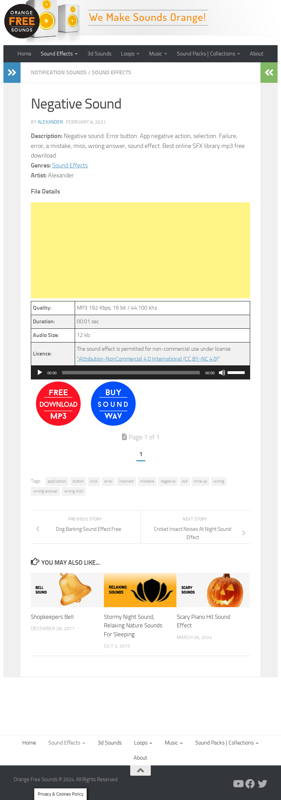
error (108, 481)
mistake (147, 481)
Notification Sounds (59, 72)
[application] (140, 372)
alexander (50, 122)
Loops (127, 53)
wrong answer (45, 491)
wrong (218, 481)
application (57, 481)
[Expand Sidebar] (12, 72)
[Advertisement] (140, 250)
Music (155, 53)
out (184, 481)
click (94, 481)
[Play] (39, 372)
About (257, 53)
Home (24, 53)
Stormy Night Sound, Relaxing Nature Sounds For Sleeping (133, 625)
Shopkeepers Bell (52, 616)
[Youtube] (238, 784)
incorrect (126, 481)
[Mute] (222, 372)
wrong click (73, 491)
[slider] (237, 372)
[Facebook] (250, 784)
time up (200, 481)
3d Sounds (99, 53)
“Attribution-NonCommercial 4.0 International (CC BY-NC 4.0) (147, 358)
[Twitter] (262, 784)
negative (168, 481)
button (78, 481)
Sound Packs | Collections (206, 53)
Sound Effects (57, 53)
